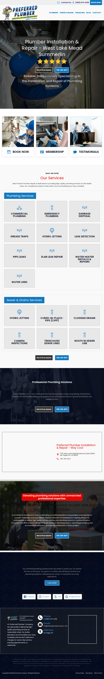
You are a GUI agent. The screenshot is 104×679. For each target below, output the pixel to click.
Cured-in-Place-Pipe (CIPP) (52, 319)
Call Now (52, 583)
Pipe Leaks (19, 257)
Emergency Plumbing (52, 214)
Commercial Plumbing (19, 214)
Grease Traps (19, 236)
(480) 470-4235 (82, 2)
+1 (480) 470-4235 (50, 619)
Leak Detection (85, 236)
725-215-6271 (62, 70)
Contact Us (66, 2)
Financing (80, 12)
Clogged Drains (84, 318)
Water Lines (19, 282)
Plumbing (53, 12)
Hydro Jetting (52, 236)
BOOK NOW (96, 2)
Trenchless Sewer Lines (52, 342)
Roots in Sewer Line (84, 342)
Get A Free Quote (44, 70)
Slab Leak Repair (52, 257)
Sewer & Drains (67, 12)
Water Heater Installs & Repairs (84, 259)
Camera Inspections (19, 342)
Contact (97, 12)
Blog (88, 12)
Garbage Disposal (84, 214)
